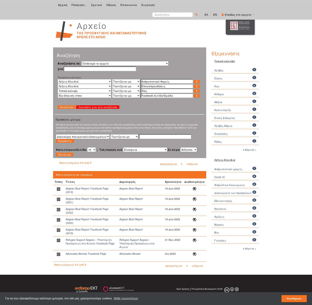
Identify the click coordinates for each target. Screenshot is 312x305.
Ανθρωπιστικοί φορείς (228, 169)
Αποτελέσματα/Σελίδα (71, 149)
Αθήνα (218, 102)
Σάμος (218, 78)
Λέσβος (219, 70)
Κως (216, 86)
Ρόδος (218, 141)
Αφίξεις (219, 216)
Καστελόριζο (222, 110)
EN (215, 14)
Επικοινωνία (128, 5)
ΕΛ (206, 14)
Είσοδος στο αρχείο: (238, 14)
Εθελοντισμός (223, 201)
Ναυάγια (220, 209)
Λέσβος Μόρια (223, 126)
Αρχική (62, 5)
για (60, 69)
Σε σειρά (174, 149)
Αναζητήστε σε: (69, 63)
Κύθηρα (219, 94)
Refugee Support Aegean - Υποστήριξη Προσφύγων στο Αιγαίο (137, 243)
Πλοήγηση (78, 5)
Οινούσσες (221, 134)
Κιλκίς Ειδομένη (224, 118)
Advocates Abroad (129, 253)
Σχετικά (96, 5)
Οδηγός (111, 5)
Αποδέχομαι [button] (294, 298)
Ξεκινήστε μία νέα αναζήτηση (97, 107)
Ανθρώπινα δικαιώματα (229, 185)
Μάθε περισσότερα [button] (126, 298)
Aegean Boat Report (131, 188)
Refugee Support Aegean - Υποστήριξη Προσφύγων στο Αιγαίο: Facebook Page (90, 241)
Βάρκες (219, 224)
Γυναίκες (220, 240)
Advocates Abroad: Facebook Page (86, 253)
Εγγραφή (148, 5)
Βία (216, 232)
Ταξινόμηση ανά (110, 149)
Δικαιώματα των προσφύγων (232, 193)
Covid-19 (219, 177)
